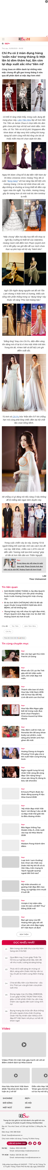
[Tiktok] (39, 1143)
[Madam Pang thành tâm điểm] (10, 845)
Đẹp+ (7, 44)
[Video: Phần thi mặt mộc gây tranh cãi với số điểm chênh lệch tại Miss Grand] (24, 1044)
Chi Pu (15, 417)
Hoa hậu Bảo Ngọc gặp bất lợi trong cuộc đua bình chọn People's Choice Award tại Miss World (32, 713)
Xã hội (28, 1103)
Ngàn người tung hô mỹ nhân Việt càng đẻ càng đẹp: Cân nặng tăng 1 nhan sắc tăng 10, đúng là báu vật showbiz (33, 775)
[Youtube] (35, 1143)
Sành (28, 1107)
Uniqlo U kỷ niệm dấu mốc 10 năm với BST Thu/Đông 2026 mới (33, 906)
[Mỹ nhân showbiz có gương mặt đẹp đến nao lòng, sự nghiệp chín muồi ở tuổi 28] (10, 886)
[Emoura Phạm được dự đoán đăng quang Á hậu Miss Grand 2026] (10, 793)
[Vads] (46, 36)
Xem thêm (24, 934)
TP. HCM (5, 1155)
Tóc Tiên (15, 626)
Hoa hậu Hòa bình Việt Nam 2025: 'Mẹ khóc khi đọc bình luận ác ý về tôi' (15, 1089)
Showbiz (7, 1098)
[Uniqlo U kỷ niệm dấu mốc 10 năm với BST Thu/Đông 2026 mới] (10, 905)
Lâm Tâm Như (24, 120)
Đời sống (7, 1103)
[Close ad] (46, 1)
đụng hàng (13, 181)
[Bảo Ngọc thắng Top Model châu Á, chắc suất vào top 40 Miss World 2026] (10, 829)
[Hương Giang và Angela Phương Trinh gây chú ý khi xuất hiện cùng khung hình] (10, 753)
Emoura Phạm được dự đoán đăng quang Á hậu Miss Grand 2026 (32, 794)
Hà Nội (4, 1148)
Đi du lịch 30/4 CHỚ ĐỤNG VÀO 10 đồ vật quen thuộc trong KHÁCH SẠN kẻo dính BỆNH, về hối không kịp (23, 605)
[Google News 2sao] (14, 639)
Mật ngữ (7, 1107)
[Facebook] (30, 1143)
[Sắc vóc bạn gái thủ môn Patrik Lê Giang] (10, 655)
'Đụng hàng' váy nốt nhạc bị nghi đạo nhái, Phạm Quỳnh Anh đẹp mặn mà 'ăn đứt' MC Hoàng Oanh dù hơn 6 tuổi (24, 614)
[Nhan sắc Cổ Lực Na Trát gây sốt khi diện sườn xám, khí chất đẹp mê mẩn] (10, 672)
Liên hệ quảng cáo (17, 1143)
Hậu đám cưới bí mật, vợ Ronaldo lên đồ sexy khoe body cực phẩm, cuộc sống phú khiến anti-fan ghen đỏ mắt (33, 735)
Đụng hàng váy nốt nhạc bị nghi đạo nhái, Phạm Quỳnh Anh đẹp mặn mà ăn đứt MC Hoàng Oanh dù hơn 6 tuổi (23, 566)
